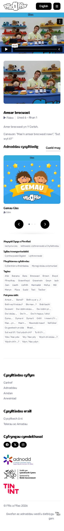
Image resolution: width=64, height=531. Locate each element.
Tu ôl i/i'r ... (40, 332)
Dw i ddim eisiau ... (24, 309)
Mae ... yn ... (10, 323)
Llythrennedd (35, 256)
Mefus (47, 285)
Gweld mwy (53, 148)
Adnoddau (10, 388)
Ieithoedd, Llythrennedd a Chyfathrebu (40, 246)
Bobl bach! (44, 304)
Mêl (55, 285)
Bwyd (55, 276)
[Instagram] (23, 445)
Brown (45, 276)
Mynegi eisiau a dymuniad (44, 266)
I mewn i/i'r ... (50, 318)
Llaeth (15, 285)
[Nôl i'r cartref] (15, 6)
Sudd (25, 290)
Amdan (8, 393)
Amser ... (9, 300)
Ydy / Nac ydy (29, 337)
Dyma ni (19, 318)
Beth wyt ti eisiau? (14, 304)
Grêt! (39, 318)
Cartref (8, 382)
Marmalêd (36, 285)
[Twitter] (15, 445)
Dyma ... (8, 318)
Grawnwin (37, 281)
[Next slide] (45, 224)
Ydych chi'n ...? (12, 342)
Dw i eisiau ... (11, 314)
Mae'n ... (22, 323)
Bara (24, 276)
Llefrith (24, 285)
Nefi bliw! (52, 323)
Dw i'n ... (24, 314)
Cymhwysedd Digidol (15, 256)
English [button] (43, 6)
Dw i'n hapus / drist (40, 314)
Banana (15, 276)
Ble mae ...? (31, 304)
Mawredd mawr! (37, 323)
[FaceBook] (7, 445)
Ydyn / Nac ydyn (30, 342)
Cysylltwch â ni (13, 418)
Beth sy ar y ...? (33, 300)
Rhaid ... (30, 328)
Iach (56, 281)
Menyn (8, 290)
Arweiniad (10, 398)
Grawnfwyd (24, 281)
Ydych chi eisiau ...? (48, 337)
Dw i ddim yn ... (44, 309)
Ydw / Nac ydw (12, 337)
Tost (33, 290)
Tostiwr (41, 290)
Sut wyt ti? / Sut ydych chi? (18, 332)
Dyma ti (30, 318)
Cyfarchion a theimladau (17, 266)
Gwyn (48, 281)
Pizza (17, 290)
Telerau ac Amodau (16, 424)
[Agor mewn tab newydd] (32, 460)
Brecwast (34, 276)
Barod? (19, 300)
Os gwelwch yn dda (14, 328)
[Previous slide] (19, 224)
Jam (7, 285)
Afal (7, 276)
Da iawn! (9, 309)
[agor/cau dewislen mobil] (56, 6)
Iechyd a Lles (11, 246)
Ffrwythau (10, 281)
